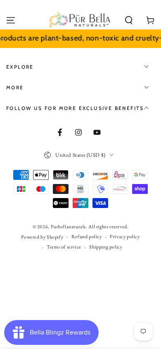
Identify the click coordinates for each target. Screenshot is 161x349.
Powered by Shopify (42, 237)
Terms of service (64, 247)
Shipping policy (105, 247)
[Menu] (10, 20)
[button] (129, 20)
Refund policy (86, 236)
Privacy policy (125, 236)
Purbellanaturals (68, 226)
